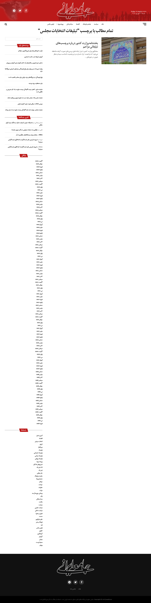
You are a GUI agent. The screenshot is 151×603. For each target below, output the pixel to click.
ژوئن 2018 (39, 418)
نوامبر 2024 (39, 204)
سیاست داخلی (38, 510)
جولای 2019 (39, 386)
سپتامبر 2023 (38, 245)
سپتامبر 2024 (38, 210)
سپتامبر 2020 (38, 348)
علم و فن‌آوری (39, 519)
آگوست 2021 (38, 317)
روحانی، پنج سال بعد (37, 493)
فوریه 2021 (39, 334)
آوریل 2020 (39, 360)
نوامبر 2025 (39, 175)
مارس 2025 (39, 193)
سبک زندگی (70, 24)
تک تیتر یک (39, 467)
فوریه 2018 (39, 423)
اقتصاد (78, 24)
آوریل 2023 (39, 259)
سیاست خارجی (38, 508)
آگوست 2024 (38, 213)
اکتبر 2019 (39, 377)
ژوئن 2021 (39, 322)
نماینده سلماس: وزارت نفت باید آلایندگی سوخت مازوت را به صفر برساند (23, 110)
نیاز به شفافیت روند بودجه (35, 83)
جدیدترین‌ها (39, 479)
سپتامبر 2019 (39, 380)
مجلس (40, 539)
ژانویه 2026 (39, 170)
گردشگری (39, 534)
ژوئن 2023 (39, 253)
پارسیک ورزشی (38, 459)
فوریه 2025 (39, 196)
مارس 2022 (39, 296)
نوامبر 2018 (39, 403)
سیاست (96, 24)
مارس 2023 (39, 262)
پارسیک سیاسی (38, 456)
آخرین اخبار (39, 435)
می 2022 (40, 291)
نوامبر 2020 (39, 343)
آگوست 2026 (38, 161)
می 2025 (40, 190)
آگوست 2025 (38, 184)
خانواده (40, 487)
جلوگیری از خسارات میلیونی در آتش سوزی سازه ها (25, 130)
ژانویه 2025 (39, 198)
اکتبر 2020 (39, 346)
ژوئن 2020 (39, 354)
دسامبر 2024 (39, 201)
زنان (41, 496)
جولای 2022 (39, 285)
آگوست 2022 (38, 282)
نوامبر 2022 (39, 273)
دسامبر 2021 (39, 305)
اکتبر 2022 (39, 276)
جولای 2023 (39, 250)
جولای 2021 (39, 320)
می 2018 (40, 420)
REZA (40, 135)
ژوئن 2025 (39, 187)
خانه (102, 24)
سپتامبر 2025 (38, 181)
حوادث (40, 485)
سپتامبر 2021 (39, 314)
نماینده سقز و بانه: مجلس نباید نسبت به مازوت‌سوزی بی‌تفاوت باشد (24, 98)
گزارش (40, 536)
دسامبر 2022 (39, 270)
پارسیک (40, 450)
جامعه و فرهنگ (87, 24)
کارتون (40, 531)
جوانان (40, 482)
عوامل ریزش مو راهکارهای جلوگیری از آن (26, 135)
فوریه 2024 (39, 230)
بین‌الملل (40, 447)
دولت (41, 490)
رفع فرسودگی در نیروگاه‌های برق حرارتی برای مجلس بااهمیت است (25, 77)
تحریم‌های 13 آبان (37, 464)
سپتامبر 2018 (39, 409)
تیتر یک (40, 470)
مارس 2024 (39, 227)
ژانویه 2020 (39, 369)
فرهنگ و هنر (39, 522)
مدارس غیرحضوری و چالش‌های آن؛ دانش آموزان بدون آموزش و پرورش (24, 63)
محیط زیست (39, 542)
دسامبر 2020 (39, 340)
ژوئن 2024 (39, 219)
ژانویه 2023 (39, 268)
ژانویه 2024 (39, 233)
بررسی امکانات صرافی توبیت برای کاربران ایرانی (30, 104)
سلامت (40, 502)
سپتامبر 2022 (38, 279)
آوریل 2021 (39, 328)
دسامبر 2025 (39, 172)
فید (41, 525)
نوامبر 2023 (39, 239)
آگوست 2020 (38, 351)
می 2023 (40, 256)
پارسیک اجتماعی (38, 453)
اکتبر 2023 (39, 242)
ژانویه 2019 (39, 397)
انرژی (41, 444)
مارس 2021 (39, 331)
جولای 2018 (39, 415)
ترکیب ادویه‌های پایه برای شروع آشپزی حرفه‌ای (30, 51)
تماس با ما (73, 589)
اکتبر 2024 (39, 207)
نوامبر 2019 (39, 374)
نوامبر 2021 (39, 308)
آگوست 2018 (38, 412)
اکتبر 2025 (39, 178)
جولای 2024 (39, 216)
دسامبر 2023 (39, 236)
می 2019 (40, 392)
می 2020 (39, 357)
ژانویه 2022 (39, 302)
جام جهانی (39, 473)
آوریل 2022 (39, 294)
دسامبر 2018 (39, 400)
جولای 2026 (39, 164)
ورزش (41, 545)
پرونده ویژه (60, 24)
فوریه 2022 (39, 299)
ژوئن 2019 (39, 389)
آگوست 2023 (38, 247)
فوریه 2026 (39, 167)
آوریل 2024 (39, 224)
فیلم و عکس (50, 24)
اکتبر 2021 (39, 311)
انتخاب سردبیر (38, 441)
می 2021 (40, 325)
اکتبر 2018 (39, 406)
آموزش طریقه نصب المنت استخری (33, 57)
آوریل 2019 (39, 395)
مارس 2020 (39, 363)
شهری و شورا (39, 513)
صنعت (40, 516)
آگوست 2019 (38, 383)
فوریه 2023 (39, 265)
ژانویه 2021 (39, 337)
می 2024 (40, 221)
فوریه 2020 (39, 366)
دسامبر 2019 (39, 372)
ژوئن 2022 (39, 288)
